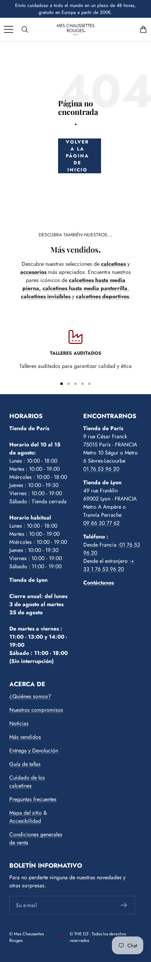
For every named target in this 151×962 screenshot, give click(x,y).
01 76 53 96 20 (101, 469)
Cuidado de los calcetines (27, 781)
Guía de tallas (25, 764)
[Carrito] (143, 29)
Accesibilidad (25, 821)
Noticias (19, 723)
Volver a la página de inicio (77, 155)
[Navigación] (8, 29)
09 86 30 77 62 (101, 523)
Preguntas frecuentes (33, 799)
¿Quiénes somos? (30, 696)
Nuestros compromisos (36, 710)
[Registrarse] (124, 905)
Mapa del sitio (25, 813)
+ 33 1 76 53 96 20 (108, 565)
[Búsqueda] (25, 29)
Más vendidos (25, 737)
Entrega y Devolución (33, 750)
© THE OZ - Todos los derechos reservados (98, 937)
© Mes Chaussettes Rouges (26, 937)
